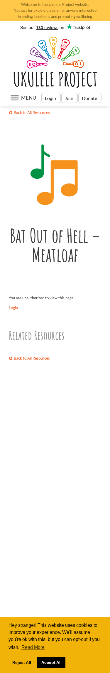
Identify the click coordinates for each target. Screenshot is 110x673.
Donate (90, 98)
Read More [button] (33, 647)
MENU (28, 98)
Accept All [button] (51, 662)
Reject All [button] (21, 662)
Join (69, 98)
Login (51, 98)
